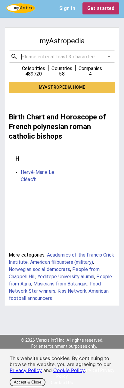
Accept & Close (27, 382)
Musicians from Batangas (60, 284)
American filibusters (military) (61, 262)
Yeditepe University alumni (66, 276)
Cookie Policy (69, 370)
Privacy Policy (26, 370)
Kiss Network (71, 291)
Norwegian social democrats (39, 269)
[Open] (109, 56)
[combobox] (62, 57)
